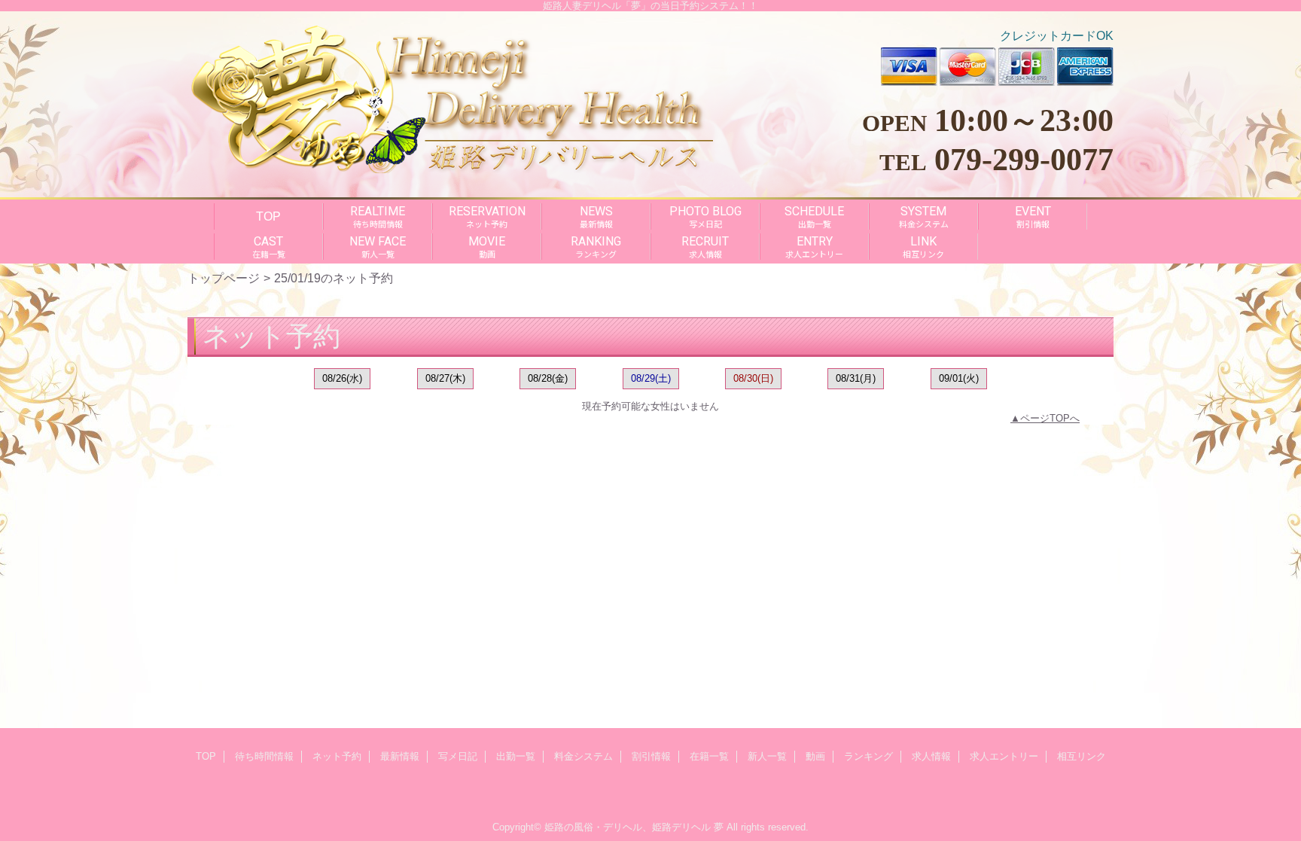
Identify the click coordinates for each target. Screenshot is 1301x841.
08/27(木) (445, 378)
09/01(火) (959, 378)
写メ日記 (457, 756)
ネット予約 (336, 756)
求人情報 (931, 756)
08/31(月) (856, 378)
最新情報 (399, 756)
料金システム (583, 756)
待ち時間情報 (264, 756)
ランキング (868, 756)
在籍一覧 (709, 756)
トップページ (223, 278)
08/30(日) (753, 378)
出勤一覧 (515, 756)
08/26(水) (342, 378)
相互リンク (1081, 756)
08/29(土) (651, 378)
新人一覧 (767, 756)
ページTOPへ (1050, 418)
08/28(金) (548, 378)
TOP (268, 216)
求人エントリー (1004, 756)
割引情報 (651, 756)
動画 (815, 756)
